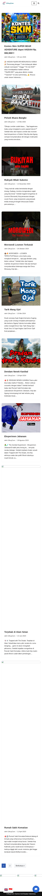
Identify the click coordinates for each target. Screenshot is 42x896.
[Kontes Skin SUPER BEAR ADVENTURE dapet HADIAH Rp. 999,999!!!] (21, 27)
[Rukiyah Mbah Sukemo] (21, 161)
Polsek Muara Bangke (15, 118)
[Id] (10, 890)
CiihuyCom (11, 57)
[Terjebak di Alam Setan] (21, 546)
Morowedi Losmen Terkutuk (18, 245)
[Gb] (6, 890)
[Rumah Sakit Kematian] (21, 742)
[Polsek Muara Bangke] (21, 99)
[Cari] (38, 3)
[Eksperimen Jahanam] (21, 417)
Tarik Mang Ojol (12, 309)
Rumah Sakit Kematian (16, 827)
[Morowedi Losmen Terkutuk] (21, 226)
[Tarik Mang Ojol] (21, 291)
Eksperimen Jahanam (15, 436)
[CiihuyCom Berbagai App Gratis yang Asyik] (8, 3)
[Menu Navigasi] (34, 3)
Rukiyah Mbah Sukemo (16, 180)
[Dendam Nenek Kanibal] (21, 353)
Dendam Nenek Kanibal (16, 371)
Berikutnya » (20, 866)
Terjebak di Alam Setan (16, 632)
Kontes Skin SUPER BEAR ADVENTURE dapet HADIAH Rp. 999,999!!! (20, 49)
